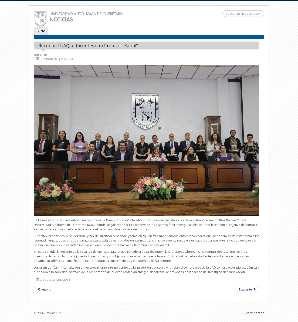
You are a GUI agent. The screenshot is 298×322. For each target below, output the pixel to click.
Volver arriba (255, 313)
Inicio (41, 31)
